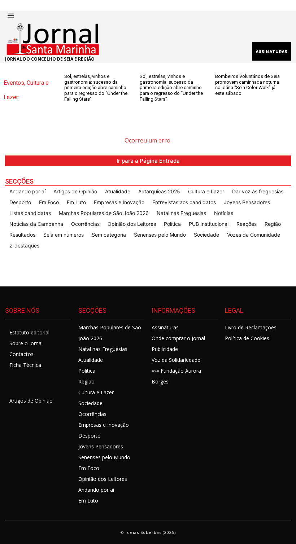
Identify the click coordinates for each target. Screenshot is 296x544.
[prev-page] (68, 106)
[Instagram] (31, 384)
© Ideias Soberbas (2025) (148, 532)
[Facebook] (13, 384)
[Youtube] (48, 384)
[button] (140, 27)
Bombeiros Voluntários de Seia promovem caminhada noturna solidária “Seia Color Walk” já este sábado (247, 85)
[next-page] (80, 106)
